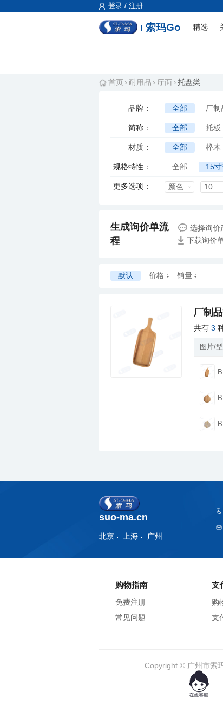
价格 (156, 275)
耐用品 (140, 82)
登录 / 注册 (124, 6)
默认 (125, 275)
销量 (184, 275)
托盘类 (189, 82)
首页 (115, 82)
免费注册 (130, 602)
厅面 (164, 82)
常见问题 (130, 617)
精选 (200, 27)
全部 (179, 108)
